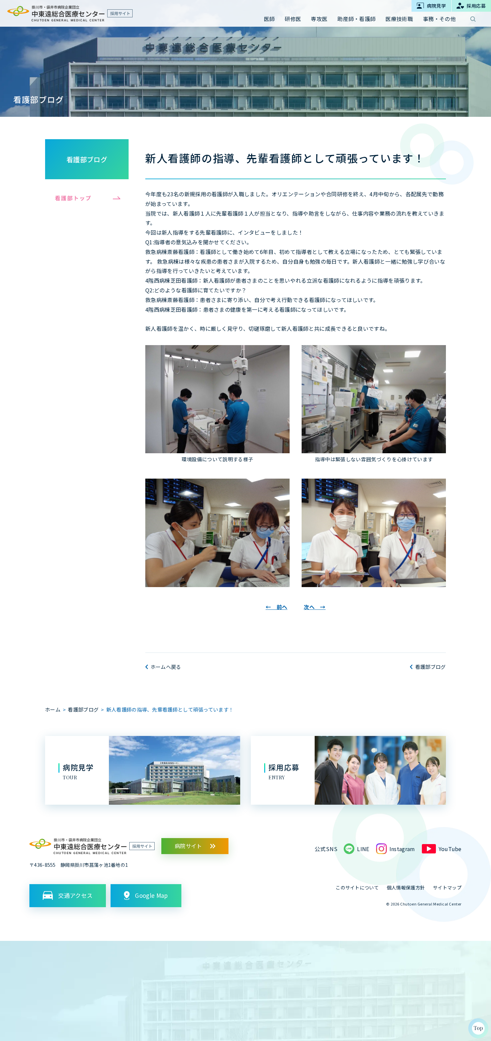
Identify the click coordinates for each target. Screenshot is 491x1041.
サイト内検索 (473, 19)
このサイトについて (357, 887)
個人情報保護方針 (406, 887)
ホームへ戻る (166, 666)
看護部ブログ (86, 159)
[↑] (478, 1028)
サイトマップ (447, 887)
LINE (363, 849)
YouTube (450, 849)
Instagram (402, 849)
